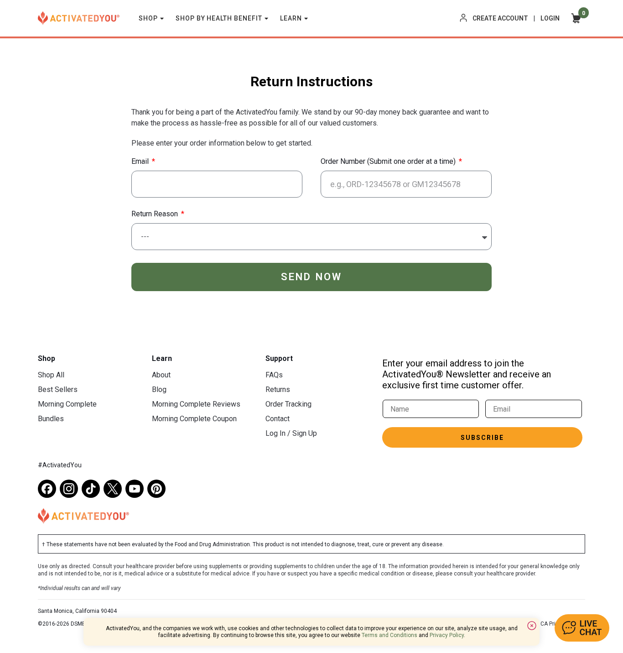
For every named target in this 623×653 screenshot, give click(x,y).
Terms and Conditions (389, 635)
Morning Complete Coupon (194, 418)
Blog (159, 389)
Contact (277, 418)
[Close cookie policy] (532, 625)
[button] (582, 628)
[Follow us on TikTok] (91, 489)
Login (550, 18)
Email (141, 162)
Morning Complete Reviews (196, 404)
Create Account (500, 18)
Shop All (51, 375)
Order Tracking (288, 404)
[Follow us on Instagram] (69, 489)
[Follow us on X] (113, 489)
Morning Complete (67, 404)
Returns (277, 389)
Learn (291, 18)
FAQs (274, 375)
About (161, 375)
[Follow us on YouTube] (134, 489)
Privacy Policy (447, 635)
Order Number (388, 162)
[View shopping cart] (576, 18)
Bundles (51, 418)
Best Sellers (58, 389)
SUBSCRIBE (482, 437)
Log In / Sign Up (291, 433)
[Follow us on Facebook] (47, 489)
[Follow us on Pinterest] (156, 489)
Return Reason (155, 214)
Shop (148, 18)
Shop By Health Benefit (219, 18)
